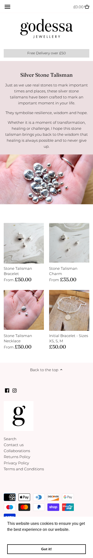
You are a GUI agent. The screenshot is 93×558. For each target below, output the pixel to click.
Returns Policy (17, 456)
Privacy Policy (16, 463)
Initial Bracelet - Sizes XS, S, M (68, 338)
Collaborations (17, 450)
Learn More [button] (18, 536)
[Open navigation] (7, 6)
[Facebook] (7, 390)
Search (10, 438)
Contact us (14, 444)
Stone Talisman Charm (63, 271)
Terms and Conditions (24, 469)
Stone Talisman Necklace (18, 338)
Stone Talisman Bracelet (18, 271)
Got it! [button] (46, 549)
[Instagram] (14, 390)
